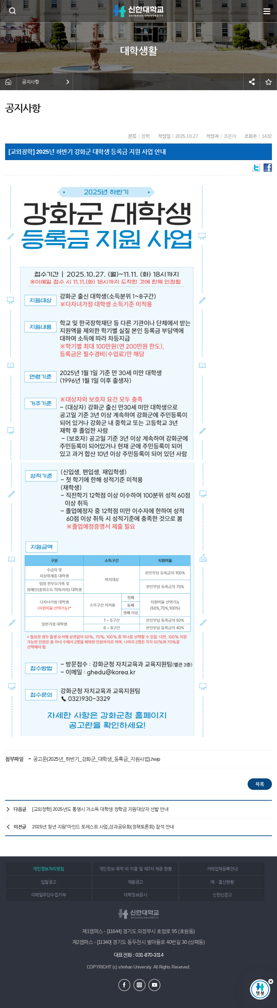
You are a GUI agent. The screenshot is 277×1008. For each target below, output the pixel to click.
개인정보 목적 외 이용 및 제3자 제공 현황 (135, 868)
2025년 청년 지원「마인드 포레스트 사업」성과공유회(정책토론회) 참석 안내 (103, 826)
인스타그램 (139, 985)
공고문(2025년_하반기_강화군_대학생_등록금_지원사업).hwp (96, 759)
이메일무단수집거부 (48, 894)
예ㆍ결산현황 (222, 881)
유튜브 (154, 985)
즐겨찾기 (268, 81)
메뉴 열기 (267, 11)
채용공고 (135, 881)
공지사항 (30, 81)
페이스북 (124, 985)
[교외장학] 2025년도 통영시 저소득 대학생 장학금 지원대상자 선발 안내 (100, 809)
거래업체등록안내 (222, 868)
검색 (12, 10)
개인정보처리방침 (48, 868)
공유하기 (251, 81)
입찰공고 (48, 881)
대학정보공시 (135, 894)
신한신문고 (222, 894)
